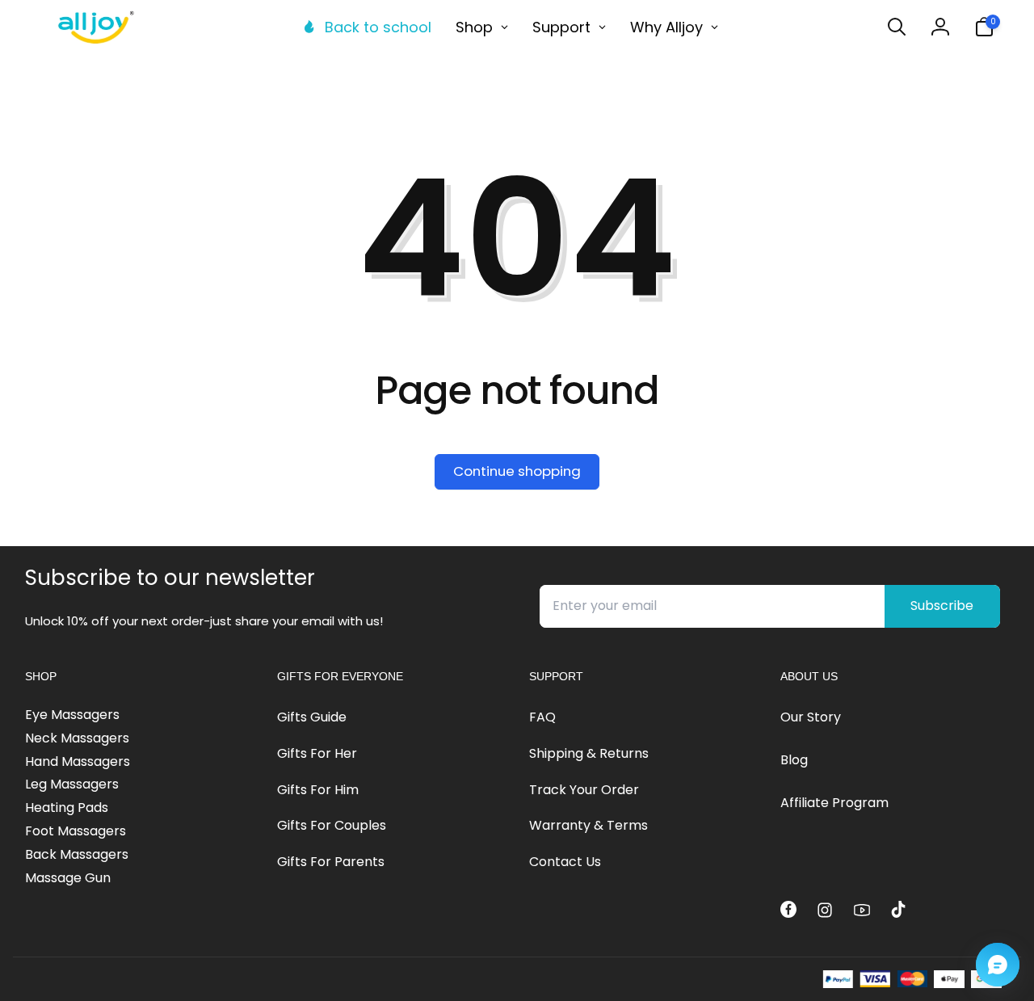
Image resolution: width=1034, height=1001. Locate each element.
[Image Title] (788, 909)
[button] (896, 26)
